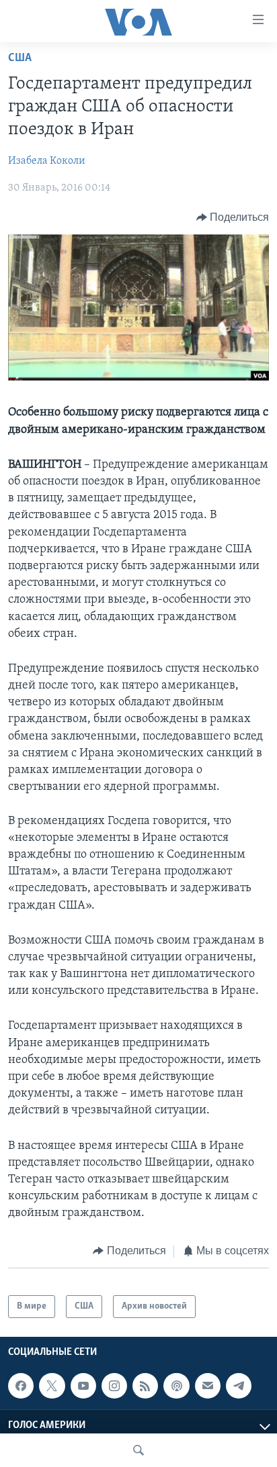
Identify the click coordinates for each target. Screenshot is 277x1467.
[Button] (233, 217)
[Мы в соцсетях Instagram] (114, 1386)
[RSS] (145, 1386)
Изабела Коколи (46, 161)
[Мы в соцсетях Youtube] (83, 1386)
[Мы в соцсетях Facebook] (21, 1386)
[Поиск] (138, 1450)
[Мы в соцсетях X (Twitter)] (52, 1386)
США (20, 58)
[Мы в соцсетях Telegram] (238, 1386)
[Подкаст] (176, 1386)
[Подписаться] (208, 1386)
